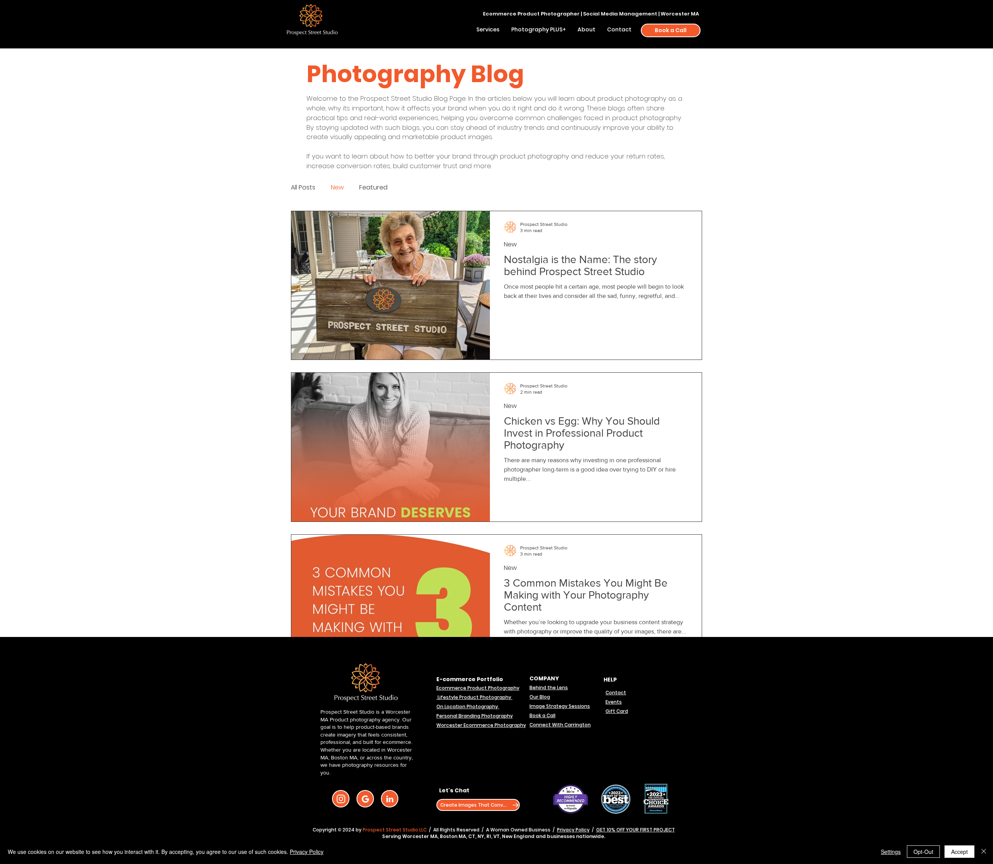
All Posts (303, 187)
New (337, 187)
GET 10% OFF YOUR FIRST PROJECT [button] (635, 829)
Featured (373, 187)
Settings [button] (891, 851)
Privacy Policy (573, 829)
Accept (959, 851)
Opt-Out (923, 851)
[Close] (983, 851)
